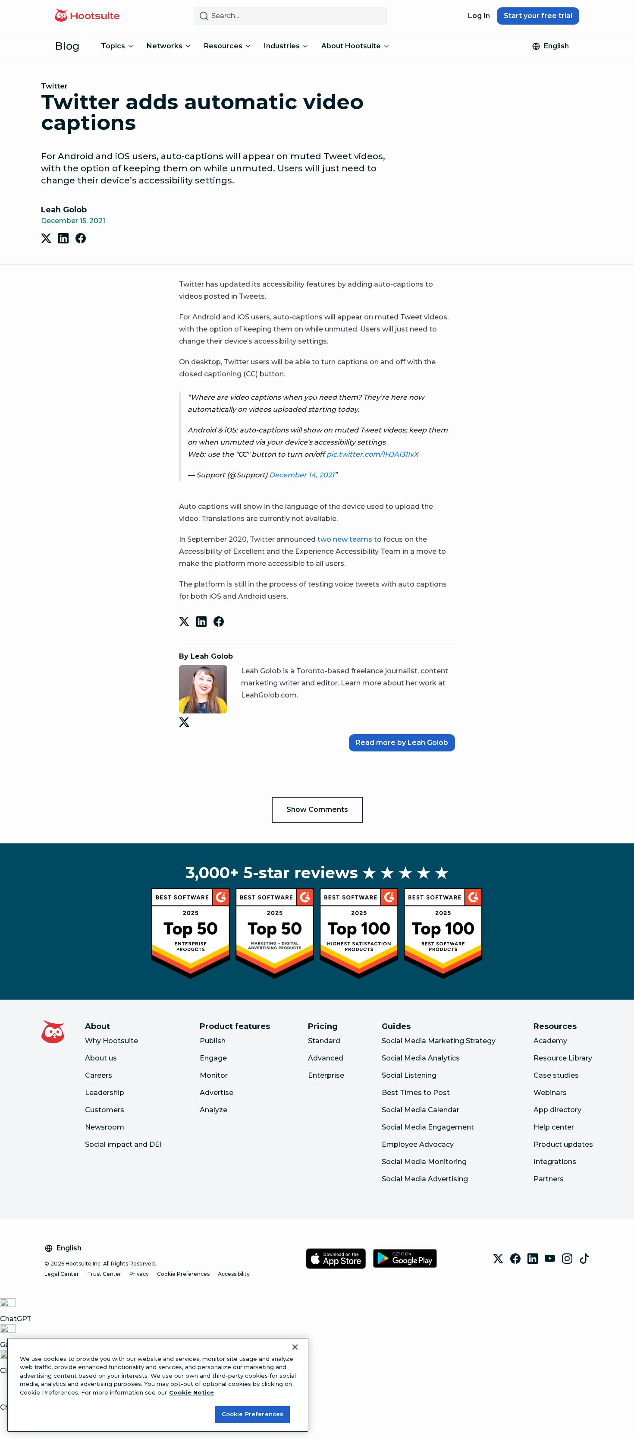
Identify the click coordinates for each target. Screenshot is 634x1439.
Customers (104, 1110)
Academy (550, 1041)
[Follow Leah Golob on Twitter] (186, 722)
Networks (164, 46)
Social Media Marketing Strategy (439, 1041)
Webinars (550, 1093)
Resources (223, 46)
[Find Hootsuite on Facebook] (515, 1258)
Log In (479, 16)
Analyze (213, 1110)
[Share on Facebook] (80, 238)
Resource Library (563, 1058)
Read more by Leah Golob (402, 742)
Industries (282, 46)
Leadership (104, 1093)
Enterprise (326, 1075)
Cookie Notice (191, 1392)
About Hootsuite (351, 46)
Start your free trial (538, 16)
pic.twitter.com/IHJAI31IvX (372, 454)
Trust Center (104, 1274)
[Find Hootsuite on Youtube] (550, 1258)
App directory (557, 1110)
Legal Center (61, 1274)
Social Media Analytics (421, 1058)
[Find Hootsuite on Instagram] (567, 1258)
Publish (213, 1041)
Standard (324, 1041)
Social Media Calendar (420, 1110)
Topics (113, 46)
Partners (549, 1179)
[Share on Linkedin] (63, 238)
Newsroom (104, 1127)
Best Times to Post (416, 1093)
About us (101, 1058)
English (556, 46)
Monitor (214, 1075)
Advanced (325, 1058)
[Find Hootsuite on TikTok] (584, 1258)
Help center (554, 1127)
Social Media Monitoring (424, 1162)
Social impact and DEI (123, 1144)
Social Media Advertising (425, 1179)
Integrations (555, 1162)
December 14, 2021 (301, 475)
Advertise (216, 1093)
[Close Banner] (295, 1347)
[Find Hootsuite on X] (498, 1258)
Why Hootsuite (111, 1041)
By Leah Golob (206, 656)
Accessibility (234, 1274)
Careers (98, 1075)
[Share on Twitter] (46, 238)
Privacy (139, 1274)
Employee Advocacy (418, 1144)
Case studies (556, 1075)
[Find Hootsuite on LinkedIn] (532, 1258)
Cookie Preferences (183, 1274)
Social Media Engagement (428, 1127)
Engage (213, 1058)
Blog (67, 46)
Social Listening (409, 1075)
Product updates (563, 1144)
